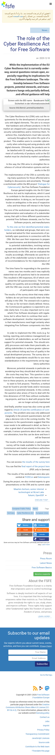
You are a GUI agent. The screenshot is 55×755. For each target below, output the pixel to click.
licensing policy (42, 713)
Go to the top (46, 675)
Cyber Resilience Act (25, 513)
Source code (44, 742)
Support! (42, 539)
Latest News (46, 563)
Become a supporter (42, 574)
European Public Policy (21, 509)
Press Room (46, 558)
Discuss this (41, 499)
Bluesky (25, 525)
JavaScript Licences (40, 738)
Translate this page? (40, 751)
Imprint (46, 725)
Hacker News (42, 530)
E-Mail (26, 534)
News (44, 30)
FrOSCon (29, 477)
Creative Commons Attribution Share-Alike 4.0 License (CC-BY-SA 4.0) (27, 707)
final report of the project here (36, 466)
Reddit (25, 530)
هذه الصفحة (18, 16)
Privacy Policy (43, 730)
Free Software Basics (42, 567)
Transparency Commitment (37, 734)
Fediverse (41, 525)
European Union (42, 513)
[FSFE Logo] (8, 4)
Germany (11, 513)
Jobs (47, 721)
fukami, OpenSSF (36, 495)
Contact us (44, 717)
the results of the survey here (36, 462)
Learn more (43, 616)
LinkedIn (42, 534)
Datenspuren (44, 477)
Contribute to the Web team (37, 746)
